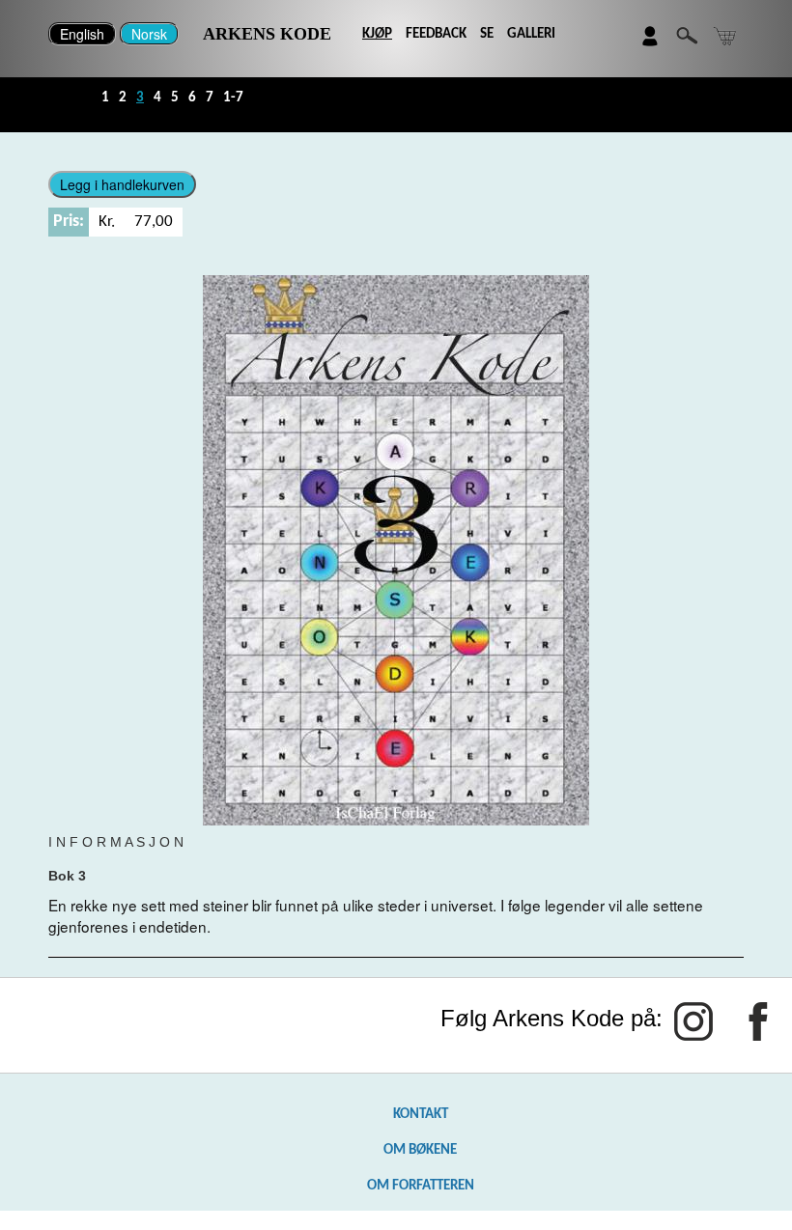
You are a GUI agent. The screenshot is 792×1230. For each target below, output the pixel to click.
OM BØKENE (420, 1150)
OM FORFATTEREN (420, 1185)
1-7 (233, 97)
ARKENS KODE (267, 33)
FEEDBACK (436, 34)
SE (487, 34)
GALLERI (531, 34)
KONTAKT (420, 1114)
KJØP (377, 34)
